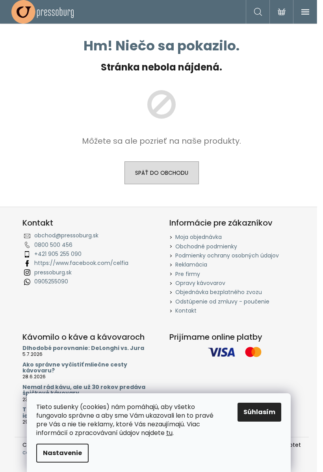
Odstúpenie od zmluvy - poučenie (222, 301)
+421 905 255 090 (58, 254)
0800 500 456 (53, 245)
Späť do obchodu (161, 173)
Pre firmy (187, 274)
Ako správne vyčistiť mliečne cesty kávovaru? (74, 368)
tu (169, 432)
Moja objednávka (198, 237)
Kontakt (186, 311)
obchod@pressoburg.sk (66, 235)
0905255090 (51, 281)
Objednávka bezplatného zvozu (218, 292)
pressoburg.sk (53, 272)
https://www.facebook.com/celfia (81, 263)
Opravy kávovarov (200, 283)
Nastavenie (62, 452)
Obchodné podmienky (206, 246)
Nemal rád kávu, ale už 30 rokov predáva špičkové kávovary (83, 390)
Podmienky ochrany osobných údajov (227, 255)
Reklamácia (191, 264)
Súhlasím (259, 411)
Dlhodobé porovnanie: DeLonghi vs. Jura (83, 348)
